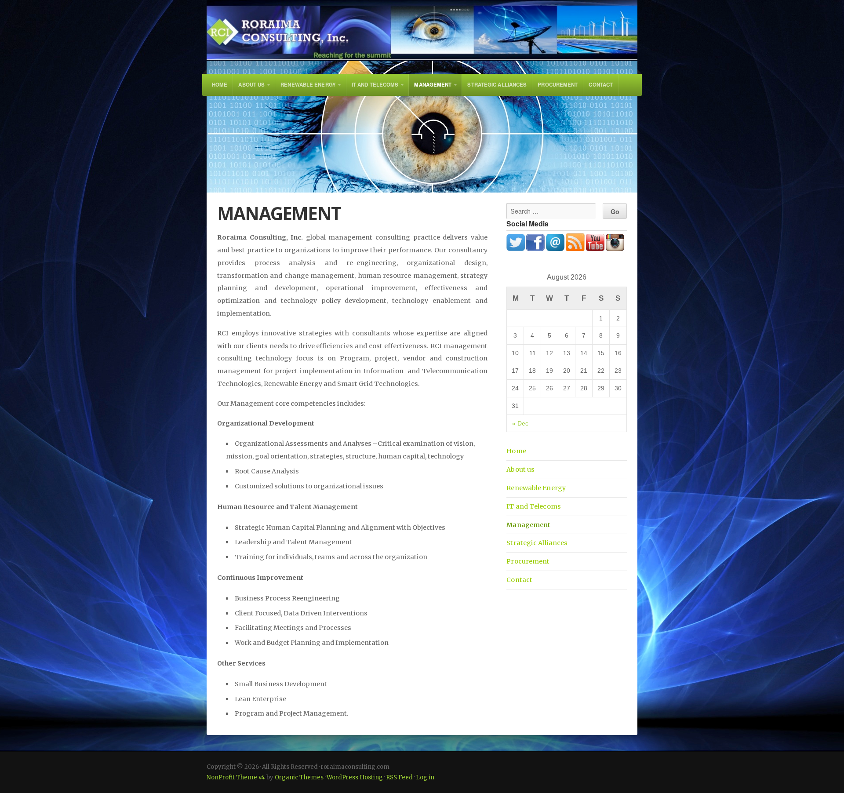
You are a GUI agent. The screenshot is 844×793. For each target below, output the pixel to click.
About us (251, 84)
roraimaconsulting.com (422, 30)
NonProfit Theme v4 (236, 777)
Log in (425, 777)
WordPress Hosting (355, 777)
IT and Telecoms (375, 84)
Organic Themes (299, 777)
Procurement (558, 84)
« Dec (520, 423)
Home (219, 84)
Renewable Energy (308, 84)
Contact (601, 84)
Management (432, 84)
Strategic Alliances (497, 84)
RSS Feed (399, 777)
